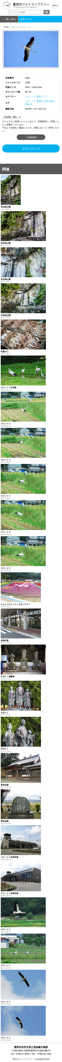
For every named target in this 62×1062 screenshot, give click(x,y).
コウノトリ (30, 96)
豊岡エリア (42, 96)
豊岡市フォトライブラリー (23, 1059)
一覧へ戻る (10, 19)
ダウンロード (31, 148)
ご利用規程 (31, 137)
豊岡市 (40, 100)
